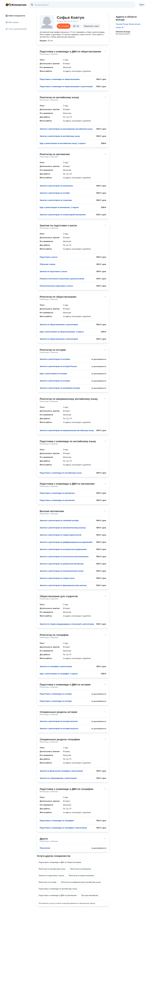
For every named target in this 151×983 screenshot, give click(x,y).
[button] (64, 26)
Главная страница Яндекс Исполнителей (16, 5)
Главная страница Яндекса (7, 5)
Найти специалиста (16, 16)
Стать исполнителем (17, 29)
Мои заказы (13, 22)
